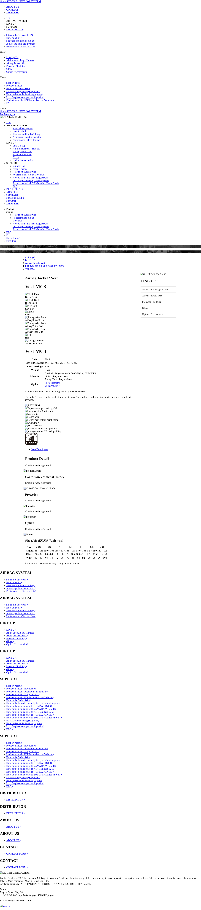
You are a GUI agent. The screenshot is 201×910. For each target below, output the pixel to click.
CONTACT (12, 9)
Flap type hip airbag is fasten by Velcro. (44, 265)
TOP (8, 18)
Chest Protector (52, 383)
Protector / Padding (15, 66)
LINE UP (30, 260)
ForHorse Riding (13, 236)
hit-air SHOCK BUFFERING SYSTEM (20, 1)
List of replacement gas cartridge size (24, 97)
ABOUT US (12, 6)
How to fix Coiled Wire (18, 88)
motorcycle (30, 257)
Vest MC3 (30, 268)
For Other (11, 200)
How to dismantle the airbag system (24, 94)
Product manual (14, 85)
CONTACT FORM (16, 853)
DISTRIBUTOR (14, 29)
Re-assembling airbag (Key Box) (23, 91)
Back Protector (52, 385)
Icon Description (39, 449)
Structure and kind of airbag (20, 40)
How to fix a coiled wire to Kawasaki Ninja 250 (30, 712)
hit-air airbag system (23, 128)
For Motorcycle (7, 114)
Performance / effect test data (20, 46)
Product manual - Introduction (21, 688)
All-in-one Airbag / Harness (20, 60)
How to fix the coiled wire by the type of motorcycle (32, 703)
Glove (9, 69)
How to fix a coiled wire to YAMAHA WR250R (30, 709)
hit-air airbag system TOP (19, 35)
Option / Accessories (16, 72)
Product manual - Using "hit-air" (22, 694)
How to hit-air (13, 38)
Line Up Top (12, 57)
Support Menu (13, 685)
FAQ (9, 103)
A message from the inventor (20, 43)
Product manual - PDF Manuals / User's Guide (29, 100)
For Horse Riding (15, 197)
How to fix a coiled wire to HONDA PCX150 (29, 714)
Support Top (12, 82)
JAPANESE (12, 12)
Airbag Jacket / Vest (16, 63)
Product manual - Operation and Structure (27, 691)
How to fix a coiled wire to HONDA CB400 (28, 706)
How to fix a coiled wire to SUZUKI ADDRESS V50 (33, 717)
